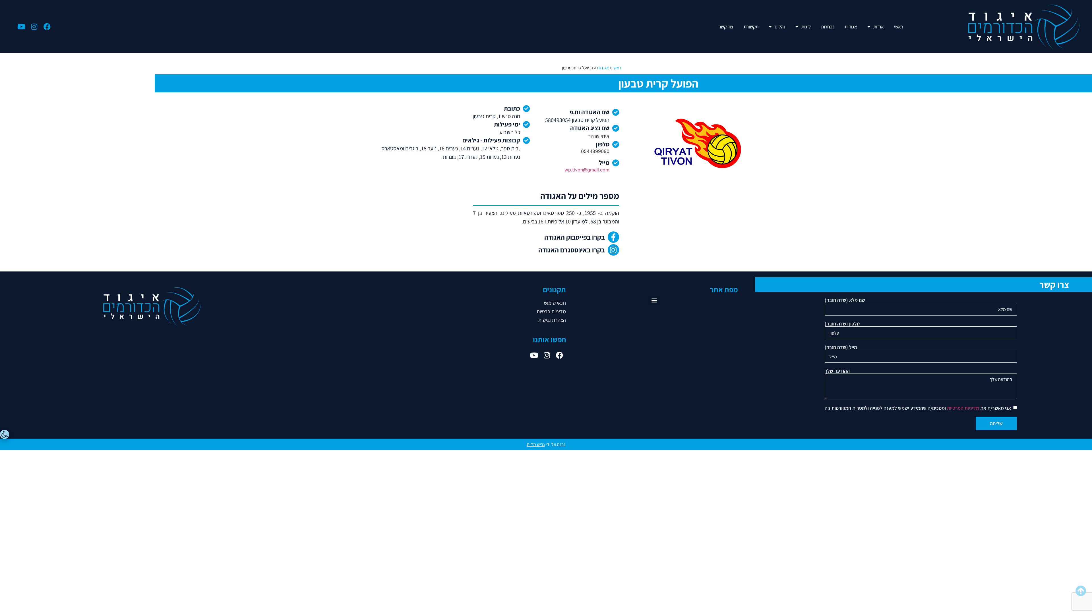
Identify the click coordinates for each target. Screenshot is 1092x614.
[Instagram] (34, 26)
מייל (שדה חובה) (841, 347)
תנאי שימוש (555, 303)
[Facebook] (47, 26)
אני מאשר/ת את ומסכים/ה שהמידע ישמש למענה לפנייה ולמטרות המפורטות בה (918, 408)
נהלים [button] (780, 27)
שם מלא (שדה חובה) (845, 300)
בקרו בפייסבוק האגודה (574, 237)
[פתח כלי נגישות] (4, 434)
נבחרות (827, 27)
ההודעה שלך (837, 371)
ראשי (898, 27)
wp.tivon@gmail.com (586, 170)
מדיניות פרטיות (551, 311)
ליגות (806, 27)
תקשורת (751, 27)
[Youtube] (21, 26)
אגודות (851, 27)
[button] (654, 300)
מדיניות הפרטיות (963, 408)
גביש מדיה (536, 444)
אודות (878, 27)
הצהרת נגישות (552, 320)
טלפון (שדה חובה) (842, 324)
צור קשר (726, 27)
